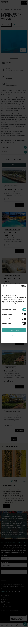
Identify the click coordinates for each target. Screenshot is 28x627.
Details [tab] (14, 290)
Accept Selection (14, 335)
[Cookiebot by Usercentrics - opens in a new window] (20, 286)
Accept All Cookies (14, 330)
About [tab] (23, 290)
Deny (14, 339)
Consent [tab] (5, 290)
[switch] (24, 314)
